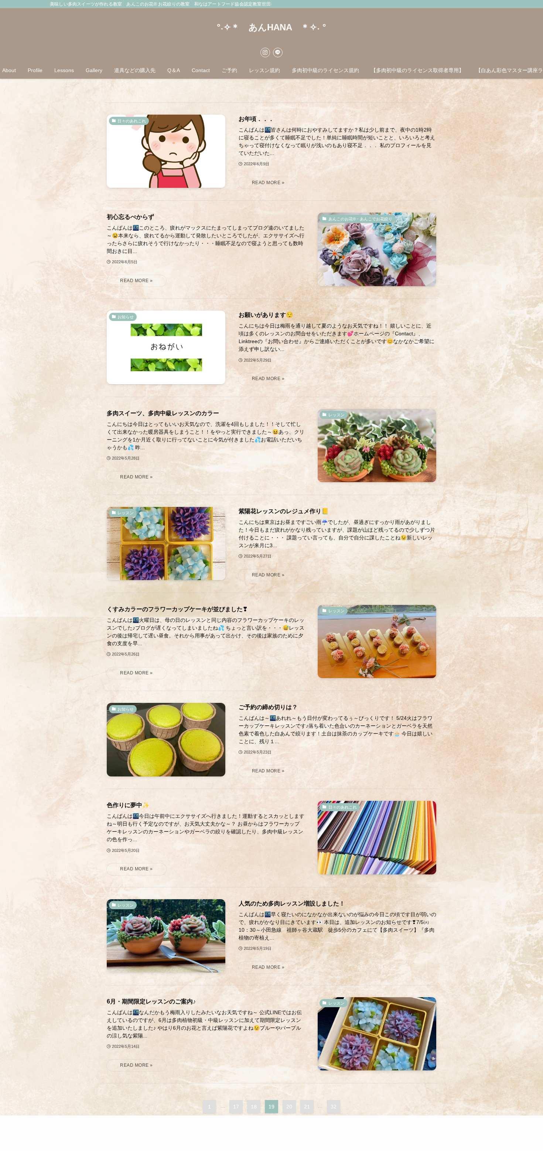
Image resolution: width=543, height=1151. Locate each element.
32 (334, 1107)
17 (236, 1107)
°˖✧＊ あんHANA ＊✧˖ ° (271, 27)
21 (307, 1107)
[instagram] (265, 52)
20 (289, 1107)
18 (254, 1107)
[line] (278, 52)
